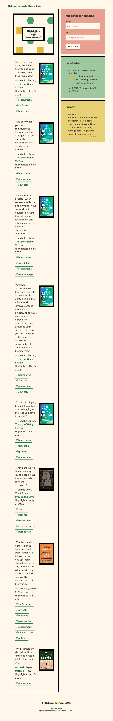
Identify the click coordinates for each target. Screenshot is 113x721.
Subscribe (73, 46)
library (31, 6)
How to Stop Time (25, 590)
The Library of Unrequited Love (24, 495)
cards (24, 6)
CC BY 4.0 (70, 710)
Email (68, 32)
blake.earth (14, 6)
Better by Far (22, 671)
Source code (56, 708)
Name (68, 21)
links (38, 6)
